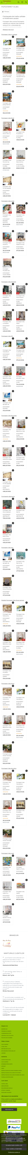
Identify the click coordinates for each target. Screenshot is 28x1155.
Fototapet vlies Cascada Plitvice (20, 75)
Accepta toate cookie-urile (14, 1145)
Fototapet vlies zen (7, 547)
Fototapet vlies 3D (7, 336)
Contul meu (4, 1083)
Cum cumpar (4, 1044)
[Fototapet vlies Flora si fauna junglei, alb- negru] (20, 289)
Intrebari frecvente (6, 1064)
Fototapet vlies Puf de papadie (7, 187)
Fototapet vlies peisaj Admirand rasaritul (7, 104)
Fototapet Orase (6, 247)
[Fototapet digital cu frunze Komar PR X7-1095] (20, 861)
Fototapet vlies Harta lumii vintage (7, 430)
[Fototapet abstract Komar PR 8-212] (7, 910)
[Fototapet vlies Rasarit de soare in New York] (20, 236)
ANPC (2, 1068)
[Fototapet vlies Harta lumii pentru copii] (7, 861)
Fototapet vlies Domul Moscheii (7, 588)
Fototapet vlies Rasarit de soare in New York (20, 244)
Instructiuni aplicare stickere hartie (11, 1070)
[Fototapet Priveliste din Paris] (7, 263)
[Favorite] (22, 2)
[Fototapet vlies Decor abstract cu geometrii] (7, 504)
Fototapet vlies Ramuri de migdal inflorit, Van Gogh (20, 562)
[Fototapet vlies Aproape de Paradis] (7, 396)
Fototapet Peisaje (19, 53)
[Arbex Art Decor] (7, 943)
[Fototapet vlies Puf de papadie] (7, 180)
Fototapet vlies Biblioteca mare (7, 377)
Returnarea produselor (8, 1050)
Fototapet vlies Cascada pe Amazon (7, 49)
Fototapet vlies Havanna (7, 243)
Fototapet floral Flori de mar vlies (7, 161)
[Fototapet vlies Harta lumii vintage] (7, 423)
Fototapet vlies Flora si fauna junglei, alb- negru (20, 296)
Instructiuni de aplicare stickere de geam (12, 1074)
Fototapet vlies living (7, 683)
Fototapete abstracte (8, 496)
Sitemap (3, 1066)
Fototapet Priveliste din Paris (6, 270)
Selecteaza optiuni (13, 37)
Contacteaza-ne (5, 1059)
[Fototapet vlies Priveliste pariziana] (7, 664)
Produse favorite (6, 1092)
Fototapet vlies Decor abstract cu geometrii (7, 511)
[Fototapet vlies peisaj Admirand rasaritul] (7, 97)
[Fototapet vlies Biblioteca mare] (7, 370)
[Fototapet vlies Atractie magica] (20, 451)
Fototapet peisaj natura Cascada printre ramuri (7, 76)
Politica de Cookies (6, 1037)
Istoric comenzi (5, 1090)
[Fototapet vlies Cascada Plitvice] (20, 69)
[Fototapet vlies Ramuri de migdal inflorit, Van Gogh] (20, 555)
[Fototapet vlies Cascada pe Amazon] (7, 42)
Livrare (3, 1053)
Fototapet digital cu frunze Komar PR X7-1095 (20, 868)
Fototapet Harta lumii (6, 462)
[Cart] (26, 2)
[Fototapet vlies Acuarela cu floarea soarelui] (20, 126)
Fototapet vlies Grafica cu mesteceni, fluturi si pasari (7, 892)
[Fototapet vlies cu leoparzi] (7, 315)
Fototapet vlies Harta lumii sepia (7, 458)
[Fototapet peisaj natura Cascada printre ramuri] (7, 69)
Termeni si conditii (6, 1031)
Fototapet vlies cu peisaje (9, 34)
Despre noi (4, 1029)
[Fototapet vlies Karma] (20, 504)
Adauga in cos (13, 91)
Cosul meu (4, 1046)
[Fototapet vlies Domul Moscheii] (7, 581)
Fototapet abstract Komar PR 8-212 (7, 917)
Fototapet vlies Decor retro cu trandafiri (7, 133)
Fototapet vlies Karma (20, 511)
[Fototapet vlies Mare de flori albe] (20, 154)
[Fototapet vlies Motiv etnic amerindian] (7, 528)
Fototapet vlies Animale (8, 282)
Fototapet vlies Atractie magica (20, 458)
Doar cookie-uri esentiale (14, 1149)
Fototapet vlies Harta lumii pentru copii (7, 868)
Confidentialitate (6, 1033)
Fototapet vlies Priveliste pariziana (7, 671)
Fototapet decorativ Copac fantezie (20, 377)
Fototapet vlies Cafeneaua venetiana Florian (20, 216)
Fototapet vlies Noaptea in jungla (7, 296)
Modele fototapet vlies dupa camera (12, 600)
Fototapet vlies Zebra (20, 322)
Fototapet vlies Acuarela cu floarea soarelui (20, 133)
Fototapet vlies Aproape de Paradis (7, 404)
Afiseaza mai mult (8, 29)
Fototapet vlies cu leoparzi (7, 322)
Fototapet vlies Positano (7, 215)
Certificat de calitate (7, 1035)
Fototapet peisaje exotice (6, 220)
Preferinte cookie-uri (14, 1152)
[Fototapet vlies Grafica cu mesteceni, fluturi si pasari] (7, 885)
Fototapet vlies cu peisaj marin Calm (20, 49)
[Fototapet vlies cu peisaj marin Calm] (20, 42)
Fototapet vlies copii (7, 853)
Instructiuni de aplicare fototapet (11, 1072)
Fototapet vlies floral (7, 118)
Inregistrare (4, 1085)
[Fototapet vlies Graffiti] (20, 885)
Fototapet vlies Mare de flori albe (20, 161)
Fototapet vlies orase (7, 201)
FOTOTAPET (19, 871)
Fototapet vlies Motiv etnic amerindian (7, 535)
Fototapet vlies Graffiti (20, 892)
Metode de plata (6, 1048)
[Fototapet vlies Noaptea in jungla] (7, 289)
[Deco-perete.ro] (7, 2)
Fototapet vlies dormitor (8, 768)
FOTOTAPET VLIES (6, 108)
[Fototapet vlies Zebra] (20, 315)
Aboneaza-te (9, 1109)
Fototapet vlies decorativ (6, 192)
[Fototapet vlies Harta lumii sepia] (7, 451)
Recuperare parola (7, 1088)
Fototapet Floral (6, 136)
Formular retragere (7, 1077)
